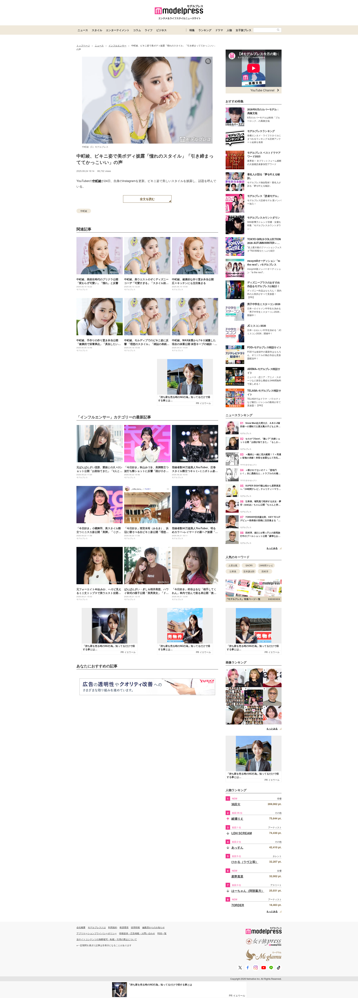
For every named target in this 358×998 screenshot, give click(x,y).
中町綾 (96, 181)
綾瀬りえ (237, 818)
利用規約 (112, 927)
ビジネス (161, 30)
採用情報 (135, 927)
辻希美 (233, 571)
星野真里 (237, 876)
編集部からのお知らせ (153, 927)
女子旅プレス (243, 30)
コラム (137, 30)
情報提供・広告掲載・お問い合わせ (137, 933)
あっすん (237, 847)
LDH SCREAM (241, 833)
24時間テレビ (266, 565)
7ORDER (237, 905)
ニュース (83, 30)
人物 (229, 30)
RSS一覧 (162, 933)
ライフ (149, 30)
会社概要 (80, 927)
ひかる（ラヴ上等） (244, 862)
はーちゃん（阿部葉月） (247, 891)
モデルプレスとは (97, 927)
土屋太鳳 (232, 565)
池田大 (235, 804)
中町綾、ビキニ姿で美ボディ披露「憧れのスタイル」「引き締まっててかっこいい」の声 (145, 159)
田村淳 (265, 571)
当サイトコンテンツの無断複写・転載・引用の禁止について (106, 939)
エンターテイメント (117, 30)
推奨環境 (124, 927)
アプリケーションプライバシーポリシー (96, 933)
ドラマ (219, 30)
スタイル (97, 30)
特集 (192, 30)
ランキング (204, 30)
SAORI (249, 565)
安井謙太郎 (249, 571)
